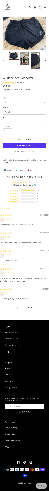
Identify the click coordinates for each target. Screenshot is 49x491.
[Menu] (44, 7)
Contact (8, 375)
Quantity (6, 126)
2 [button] (21, 308)
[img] (5, 215)
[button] (9, 83)
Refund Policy (11, 332)
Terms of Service (12, 345)
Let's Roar (27, 483)
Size (4, 98)
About (8, 368)
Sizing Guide (11, 387)
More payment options (24, 151)
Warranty (9, 381)
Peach (5, 107)
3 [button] (25, 308)
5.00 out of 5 (31, 182)
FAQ (7, 352)
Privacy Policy (11, 339)
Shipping (7, 89)
